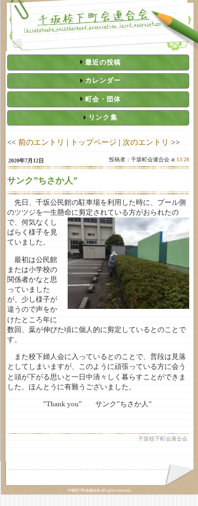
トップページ (93, 142)
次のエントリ (146, 142)
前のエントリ (41, 142)
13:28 (183, 159)
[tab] (98, 62)
